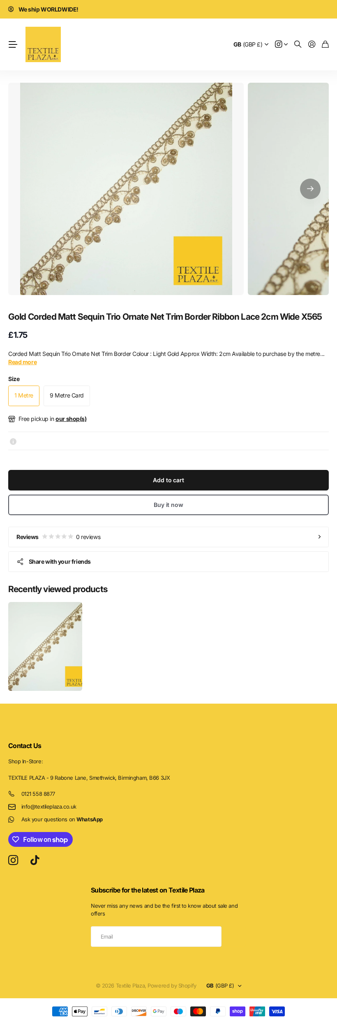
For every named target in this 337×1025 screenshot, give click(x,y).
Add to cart (168, 479)
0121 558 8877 (38, 793)
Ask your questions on (62, 819)
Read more (22, 361)
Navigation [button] (12, 44)
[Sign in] (312, 45)
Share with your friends (60, 561)
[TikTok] (34, 860)
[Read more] (281, 45)
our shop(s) (70, 418)
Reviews (58, 536)
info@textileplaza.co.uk (48, 806)
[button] (310, 189)
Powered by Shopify (172, 985)
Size (13, 378)
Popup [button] (13, 441)
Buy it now (168, 504)
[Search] (298, 45)
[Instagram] (13, 860)
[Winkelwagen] (325, 45)
